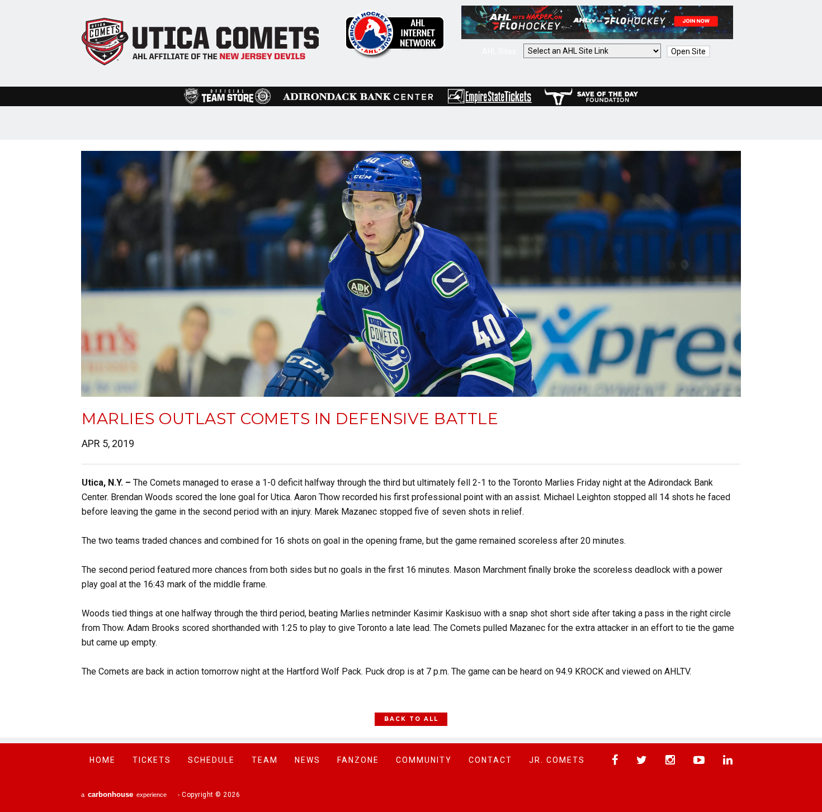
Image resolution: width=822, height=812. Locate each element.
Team (265, 760)
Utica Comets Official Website (200, 42)
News (307, 760)
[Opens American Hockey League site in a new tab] (394, 34)
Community (424, 760)
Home (102, 760)
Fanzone (358, 760)
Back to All (411, 719)
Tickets (152, 760)
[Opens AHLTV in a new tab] (597, 36)
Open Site (688, 51)
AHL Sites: (500, 51)
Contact (490, 760)
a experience (124, 794)
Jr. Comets (557, 760)
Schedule (211, 760)
